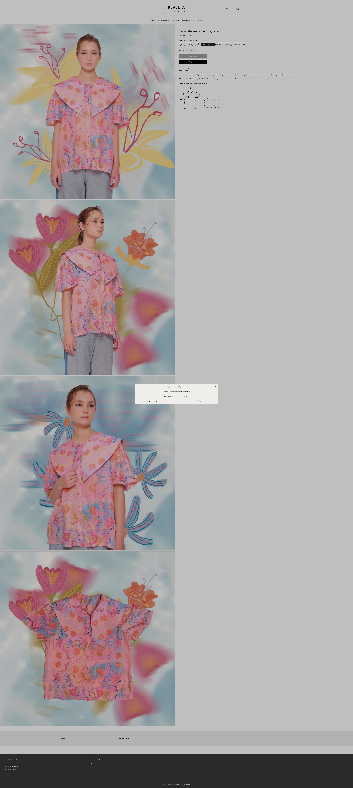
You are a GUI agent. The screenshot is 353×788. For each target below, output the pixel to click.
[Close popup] (215, 386)
